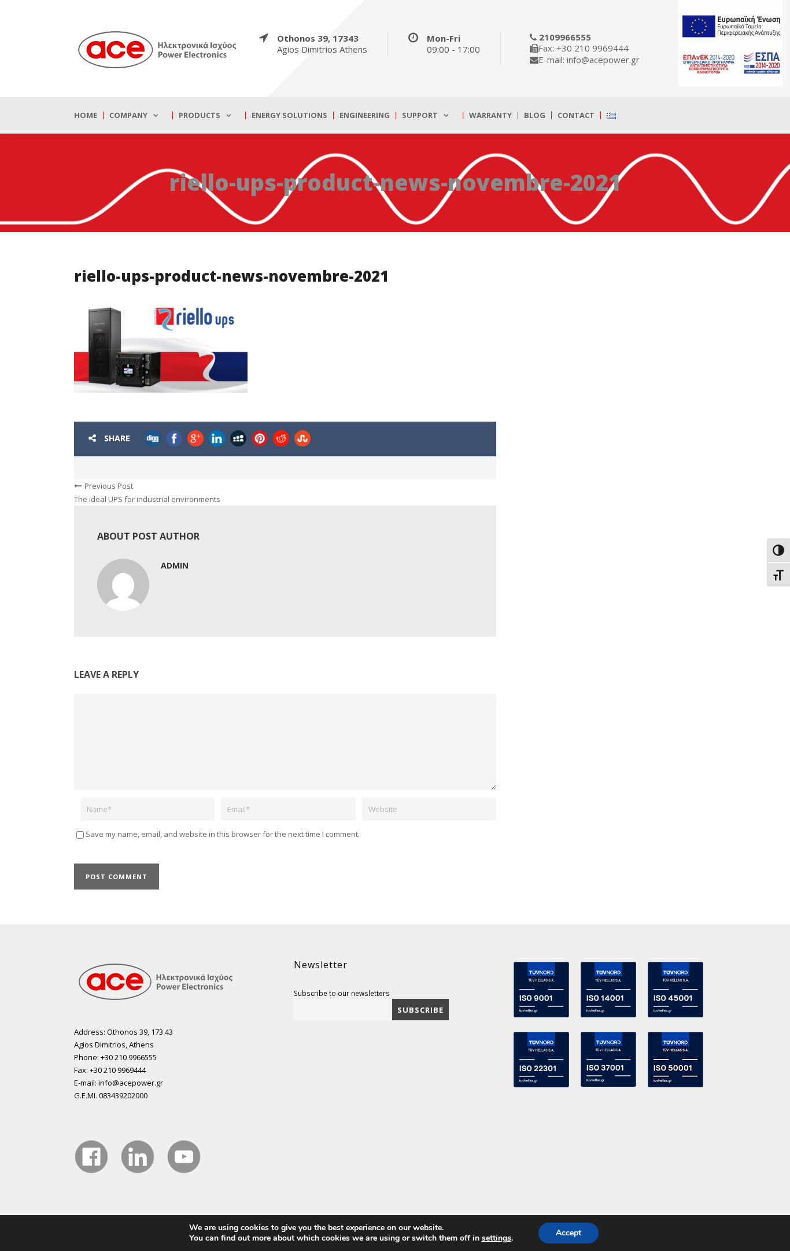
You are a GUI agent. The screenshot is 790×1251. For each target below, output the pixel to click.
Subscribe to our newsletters (342, 993)
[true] (158, 49)
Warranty (490, 115)
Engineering (364, 115)
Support (420, 115)
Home (85, 115)
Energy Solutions (289, 115)
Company (128, 115)
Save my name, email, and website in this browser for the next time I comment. (223, 834)
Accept (568, 1232)
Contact (576, 115)
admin (175, 565)
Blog (534, 115)
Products (199, 115)
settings (496, 1238)
